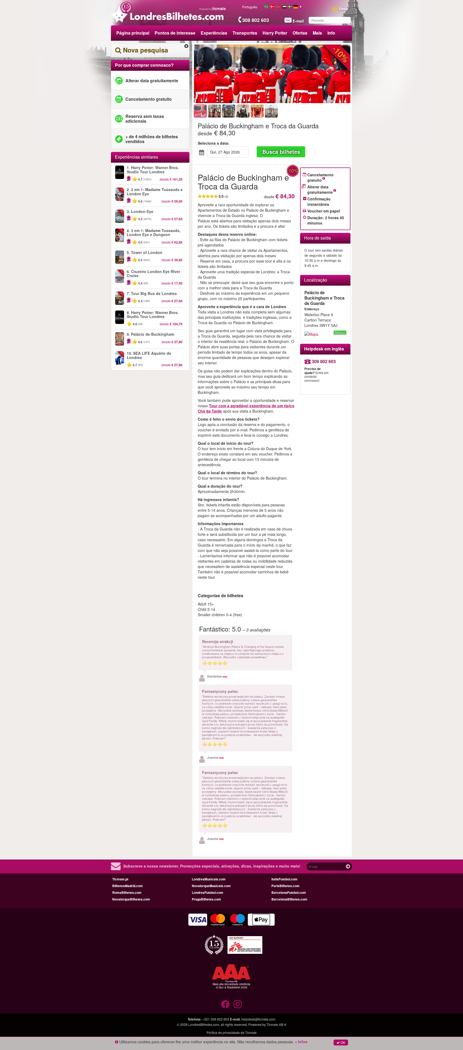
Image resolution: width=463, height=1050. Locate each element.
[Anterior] (229, 73)
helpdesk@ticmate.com (258, 1019)
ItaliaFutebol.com (284, 879)
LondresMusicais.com (209, 879)
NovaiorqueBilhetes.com (131, 899)
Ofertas (300, 33)
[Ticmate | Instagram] (238, 1004)
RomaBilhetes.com (126, 892)
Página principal (132, 33)
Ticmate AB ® (276, 1024)
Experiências (214, 33)
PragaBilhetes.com (206, 899)
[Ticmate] (212, 8)
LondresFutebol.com (207, 892)
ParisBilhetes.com (285, 885)
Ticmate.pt (120, 879)
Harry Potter (275, 33)
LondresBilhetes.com (203, 1024)
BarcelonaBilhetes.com (289, 899)
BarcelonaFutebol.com (288, 892)
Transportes (245, 33)
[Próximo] (315, 73)
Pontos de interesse (175, 33)
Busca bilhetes (281, 151)
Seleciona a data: (213, 143)
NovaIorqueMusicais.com (211, 885)
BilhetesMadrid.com (127, 885)
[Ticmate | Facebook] (225, 1004)
